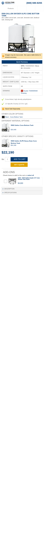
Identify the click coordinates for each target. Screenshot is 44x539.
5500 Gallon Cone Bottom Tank (22, 125)
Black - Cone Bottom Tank (14, 117)
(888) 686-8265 (34, 3)
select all (30, 175)
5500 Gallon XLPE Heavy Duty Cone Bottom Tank (24, 142)
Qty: (3, 159)
